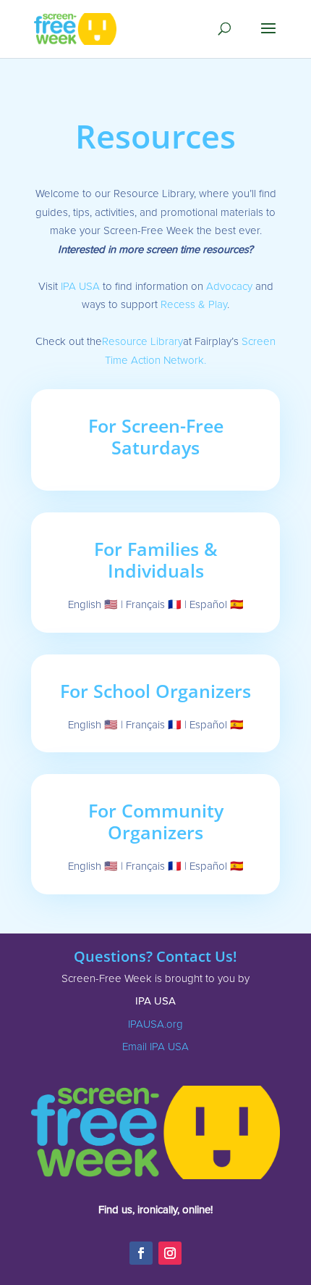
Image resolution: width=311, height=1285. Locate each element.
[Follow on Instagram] (170, 1253)
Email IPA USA (155, 1046)
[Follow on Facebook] (141, 1253)
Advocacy (229, 286)
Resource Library (142, 341)
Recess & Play (194, 304)
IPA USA (80, 286)
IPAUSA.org (155, 1024)
